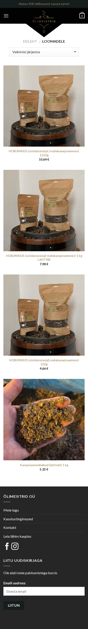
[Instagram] (15, 546)
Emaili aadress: (14, 583)
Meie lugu (11, 510)
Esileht (30, 41)
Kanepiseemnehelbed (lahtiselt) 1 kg (44, 465)
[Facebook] (7, 546)
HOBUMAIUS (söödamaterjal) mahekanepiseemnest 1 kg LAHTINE (44, 258)
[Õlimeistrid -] (44, 21)
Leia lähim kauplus (17, 536)
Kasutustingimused (18, 519)
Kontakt (9, 527)
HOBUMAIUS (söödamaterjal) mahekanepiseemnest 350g (44, 362)
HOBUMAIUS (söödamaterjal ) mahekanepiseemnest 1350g (44, 153)
